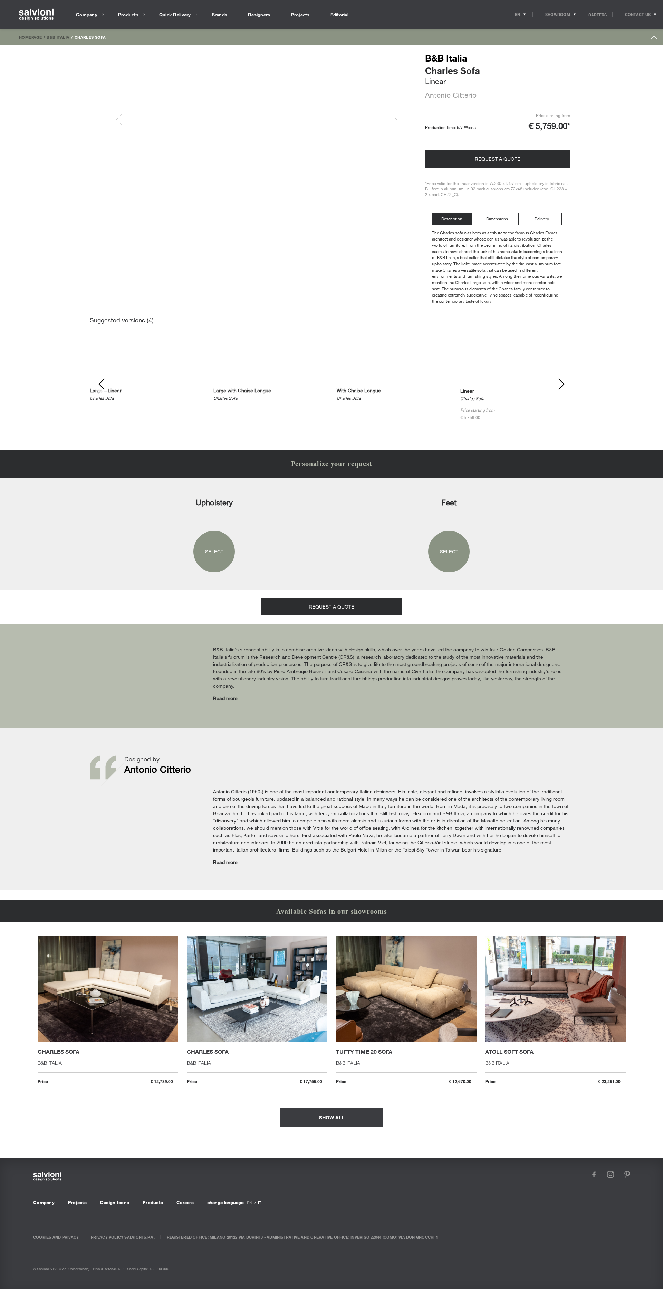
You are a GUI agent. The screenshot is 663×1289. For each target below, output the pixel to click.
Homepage (30, 37)
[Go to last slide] (122, 119)
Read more (225, 698)
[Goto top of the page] (654, 39)
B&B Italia (58, 37)
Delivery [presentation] (542, 219)
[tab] (453, 219)
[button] (144, 119)
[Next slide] (391, 119)
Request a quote (497, 159)
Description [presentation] (451, 219)
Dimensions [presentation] (497, 219)
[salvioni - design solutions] (36, 15)
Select (214, 551)
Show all (331, 1117)
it (259, 1202)
